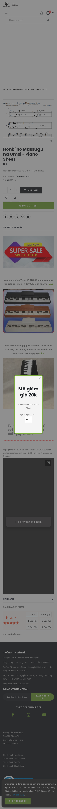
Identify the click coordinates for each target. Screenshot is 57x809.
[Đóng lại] (39, 378)
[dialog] (28, 404)
